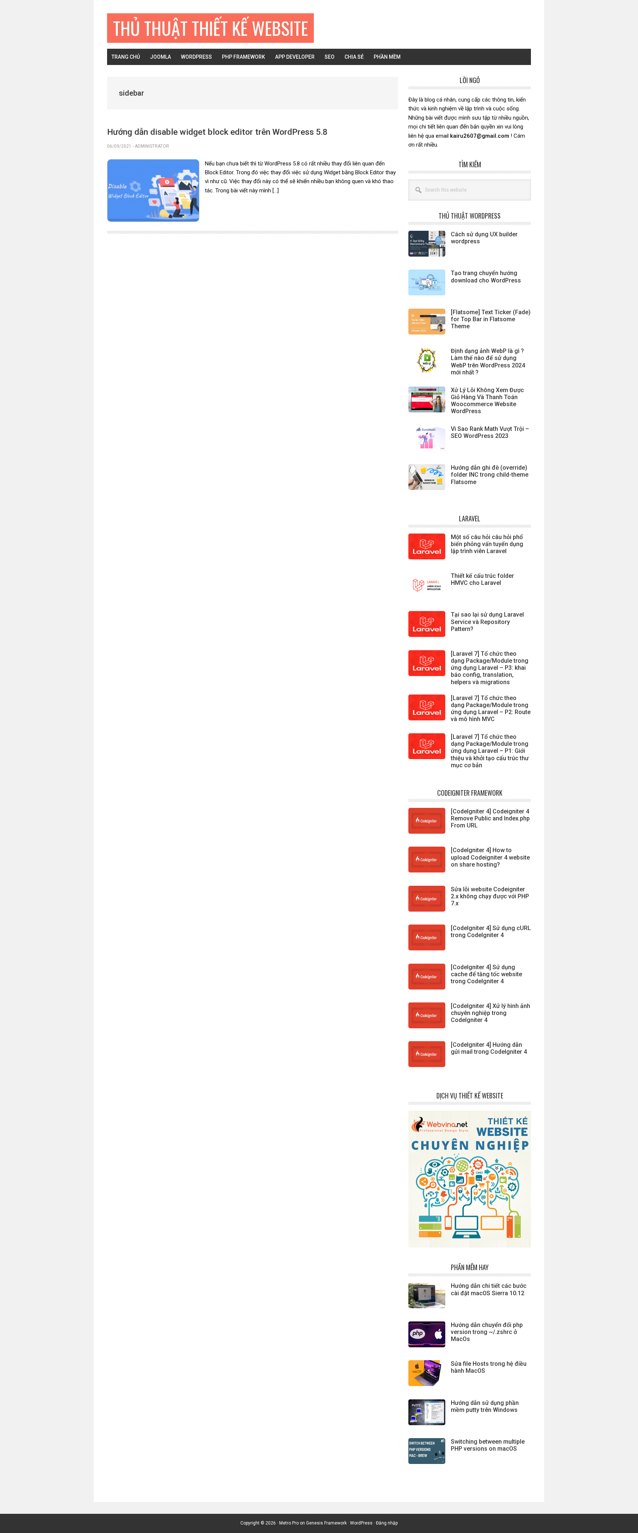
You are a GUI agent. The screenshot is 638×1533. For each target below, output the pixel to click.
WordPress (361, 1523)
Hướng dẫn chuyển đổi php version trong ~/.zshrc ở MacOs (487, 1331)
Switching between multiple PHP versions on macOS (488, 1445)
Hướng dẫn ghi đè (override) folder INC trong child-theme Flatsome (489, 474)
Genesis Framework (326, 1523)
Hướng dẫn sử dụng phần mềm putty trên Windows (485, 1406)
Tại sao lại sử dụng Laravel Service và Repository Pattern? (487, 621)
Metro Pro (289, 1523)
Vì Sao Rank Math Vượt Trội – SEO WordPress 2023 (490, 432)
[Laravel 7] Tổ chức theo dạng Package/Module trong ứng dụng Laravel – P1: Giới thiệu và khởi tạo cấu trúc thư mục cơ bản (490, 751)
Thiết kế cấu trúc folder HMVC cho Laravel (482, 579)
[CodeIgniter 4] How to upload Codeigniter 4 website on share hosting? (490, 857)
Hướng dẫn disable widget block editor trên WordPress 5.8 (217, 132)
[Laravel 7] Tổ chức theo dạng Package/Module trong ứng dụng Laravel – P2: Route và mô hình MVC (491, 709)
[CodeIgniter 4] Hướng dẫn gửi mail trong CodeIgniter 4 (489, 1048)
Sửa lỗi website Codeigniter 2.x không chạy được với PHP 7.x (490, 896)
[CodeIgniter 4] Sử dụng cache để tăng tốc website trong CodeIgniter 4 (486, 974)
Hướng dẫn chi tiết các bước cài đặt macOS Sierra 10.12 (488, 1289)
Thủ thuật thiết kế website (210, 28)
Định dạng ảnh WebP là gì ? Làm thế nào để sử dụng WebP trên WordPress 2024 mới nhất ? (488, 361)
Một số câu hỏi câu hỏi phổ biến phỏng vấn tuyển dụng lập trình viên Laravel (487, 544)
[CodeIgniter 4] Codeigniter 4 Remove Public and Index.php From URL (490, 818)
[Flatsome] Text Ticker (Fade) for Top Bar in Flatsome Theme (491, 319)
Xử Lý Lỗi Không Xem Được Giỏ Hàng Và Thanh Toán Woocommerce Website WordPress (487, 401)
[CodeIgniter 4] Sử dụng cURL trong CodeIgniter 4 (491, 932)
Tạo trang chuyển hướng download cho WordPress (486, 277)
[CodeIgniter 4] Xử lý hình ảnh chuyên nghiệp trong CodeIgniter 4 (490, 1012)
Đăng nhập (387, 1523)
